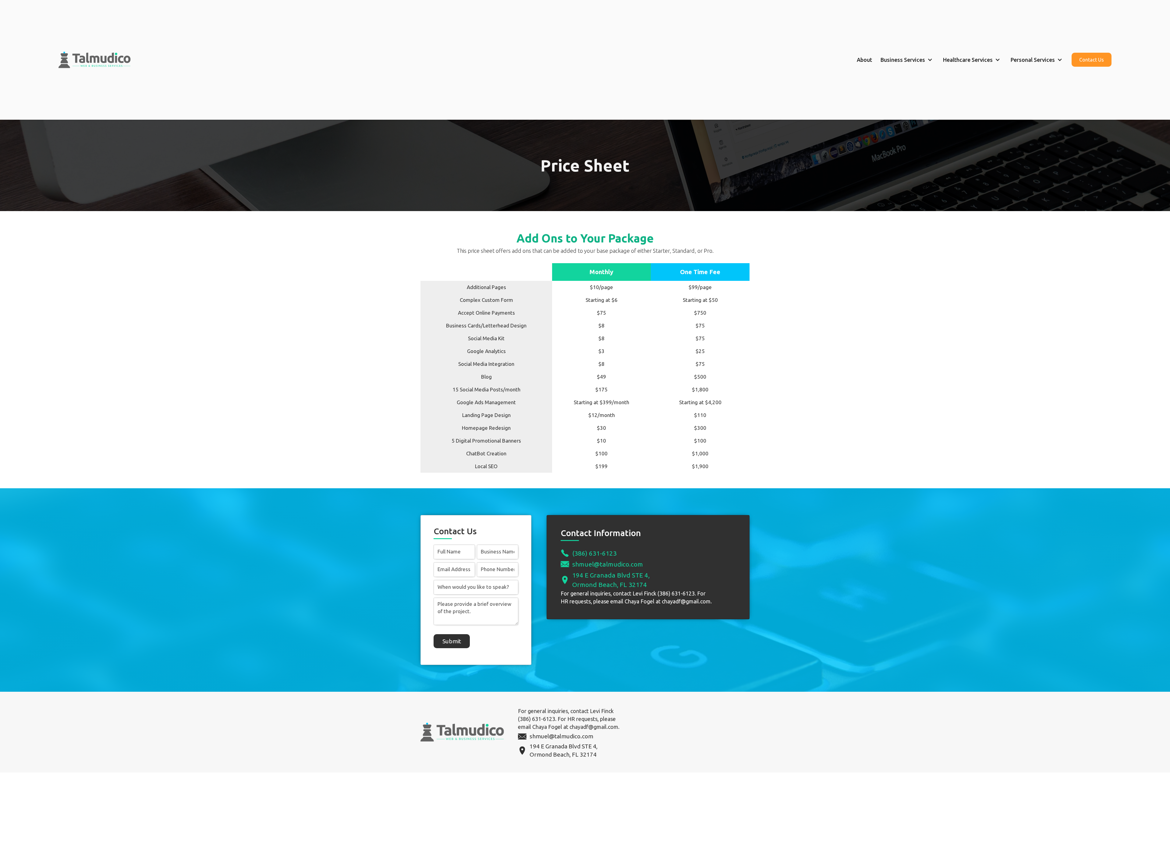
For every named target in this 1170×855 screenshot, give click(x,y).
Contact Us (1091, 59)
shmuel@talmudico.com (607, 564)
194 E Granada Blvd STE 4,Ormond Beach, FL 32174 (611, 579)
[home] (97, 59)
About (864, 60)
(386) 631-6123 (594, 553)
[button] (907, 59)
